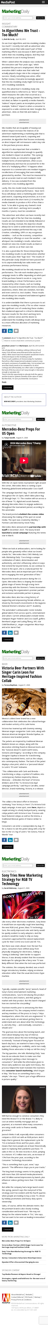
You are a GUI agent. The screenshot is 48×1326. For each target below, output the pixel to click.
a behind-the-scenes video (31, 514)
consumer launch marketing (19, 1070)
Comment (8, 387)
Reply (4, 382)
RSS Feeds (28, 1297)
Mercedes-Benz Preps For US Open (16, 1241)
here (34, 807)
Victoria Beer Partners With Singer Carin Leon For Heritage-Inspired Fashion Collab (22, 1246)
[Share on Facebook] (4, 331)
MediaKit (29, 1295)
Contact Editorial (17, 1297)
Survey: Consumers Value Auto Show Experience (21, 1258)
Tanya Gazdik (9, 438)
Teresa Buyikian (10, 685)
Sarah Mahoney (10, 888)
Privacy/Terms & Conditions (21, 1300)
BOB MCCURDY (9, 401)
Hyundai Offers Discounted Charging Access (20, 1262)
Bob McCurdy (9, 39)
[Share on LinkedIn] (10, 331)
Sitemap (37, 1297)
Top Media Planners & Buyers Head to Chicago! (21, 1274)
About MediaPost (17, 1295)
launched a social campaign (15, 532)
